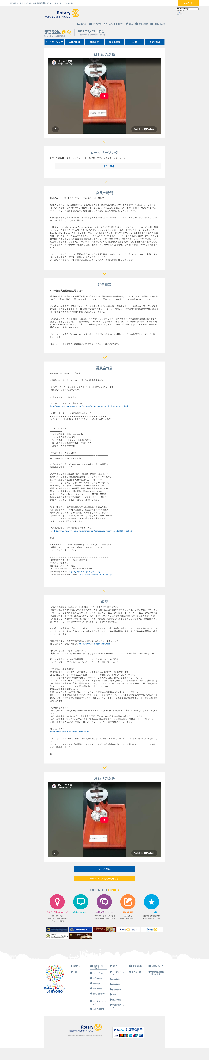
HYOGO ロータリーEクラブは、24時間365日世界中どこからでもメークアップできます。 (42, 3)
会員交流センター (99, 994)
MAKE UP (188, 3)
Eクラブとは (98, 973)
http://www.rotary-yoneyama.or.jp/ (96, 574)
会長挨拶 (96, 983)
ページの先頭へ (104, 869)
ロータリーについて (99, 1002)
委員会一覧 (136, 971)
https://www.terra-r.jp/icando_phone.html (70, 731)
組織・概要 (97, 988)
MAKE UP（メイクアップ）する (104, 878)
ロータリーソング (54, 42)
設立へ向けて (98, 978)
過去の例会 (154, 42)
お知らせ (83, 23)
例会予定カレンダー (118, 1006)
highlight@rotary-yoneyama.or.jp (85, 571)
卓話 (114, 994)
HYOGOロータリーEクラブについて (108, 23)
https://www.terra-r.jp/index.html (94, 643)
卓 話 (134, 42)
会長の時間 (74, 42)
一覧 (75, 971)
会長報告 (116, 979)
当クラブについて (98, 967)
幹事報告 (94, 42)
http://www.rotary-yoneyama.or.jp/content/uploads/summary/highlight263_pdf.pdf (89, 406)
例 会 (131, 23)
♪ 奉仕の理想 (84, 167)
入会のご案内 (98, 1009)
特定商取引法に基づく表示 (157, 973)
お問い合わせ (159, 23)
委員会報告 (114, 42)
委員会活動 (143, 23)
